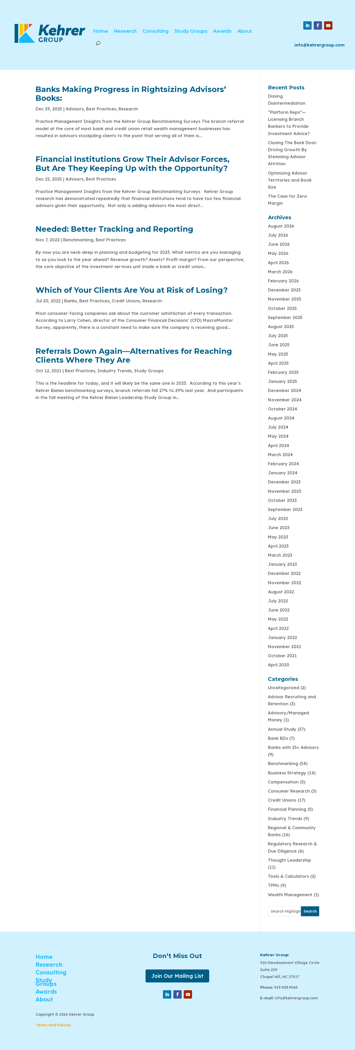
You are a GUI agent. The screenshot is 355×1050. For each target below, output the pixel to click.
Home (100, 31)
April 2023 (278, 546)
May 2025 (278, 354)
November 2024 (285, 399)
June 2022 (279, 610)
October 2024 (282, 408)
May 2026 (278, 253)
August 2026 (281, 226)
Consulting (155, 31)
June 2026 (279, 244)
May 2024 (278, 436)
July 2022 (278, 600)
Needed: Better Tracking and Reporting (114, 229)
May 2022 (278, 619)
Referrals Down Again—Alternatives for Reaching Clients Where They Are (134, 356)
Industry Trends (114, 370)
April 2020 (278, 664)
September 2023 (285, 509)
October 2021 (282, 655)
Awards (222, 31)
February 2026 (283, 280)
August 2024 (281, 418)
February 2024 (283, 463)
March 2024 (280, 454)
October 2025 (282, 308)
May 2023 (278, 537)
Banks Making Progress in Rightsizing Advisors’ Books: (131, 94)
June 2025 (279, 344)
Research (125, 31)
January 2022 (282, 637)
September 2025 (285, 317)
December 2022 (284, 573)
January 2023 (282, 564)
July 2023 (278, 518)
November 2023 (284, 491)
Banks (70, 300)
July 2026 (278, 235)
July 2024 (278, 427)
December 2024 (284, 390)
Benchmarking (78, 239)
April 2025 (278, 363)
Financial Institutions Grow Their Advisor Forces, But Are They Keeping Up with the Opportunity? (132, 164)
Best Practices (101, 108)
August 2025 (281, 326)
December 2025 (284, 290)
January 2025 (282, 381)
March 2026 (280, 271)
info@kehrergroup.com (319, 45)
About (244, 31)
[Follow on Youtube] (328, 25)
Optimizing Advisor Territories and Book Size (290, 180)
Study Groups (190, 31)
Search (310, 911)
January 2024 (283, 472)
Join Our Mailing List (177, 976)
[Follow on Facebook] (318, 25)
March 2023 (280, 555)
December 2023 (284, 481)
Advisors (75, 108)
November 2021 (284, 646)
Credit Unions (126, 300)
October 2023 (282, 500)
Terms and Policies (53, 1025)
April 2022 (278, 628)
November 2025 (284, 299)
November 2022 (284, 582)
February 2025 (283, 372)
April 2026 (278, 262)
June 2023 (279, 527)
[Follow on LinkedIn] (307, 25)
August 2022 (281, 591)
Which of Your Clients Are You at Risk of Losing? (132, 290)
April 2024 (278, 445)
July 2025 (278, 335)
